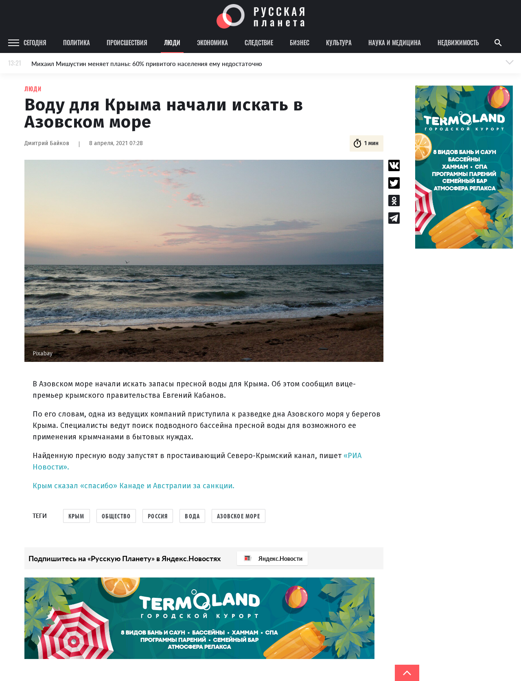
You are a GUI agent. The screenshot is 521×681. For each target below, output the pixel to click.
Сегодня (35, 42)
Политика (76, 42)
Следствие (259, 42)
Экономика (212, 42)
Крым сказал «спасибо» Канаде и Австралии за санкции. (133, 485)
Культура (339, 42)
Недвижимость (458, 42)
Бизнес (299, 42)
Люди (172, 42)
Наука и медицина (394, 42)
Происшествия (127, 42)
